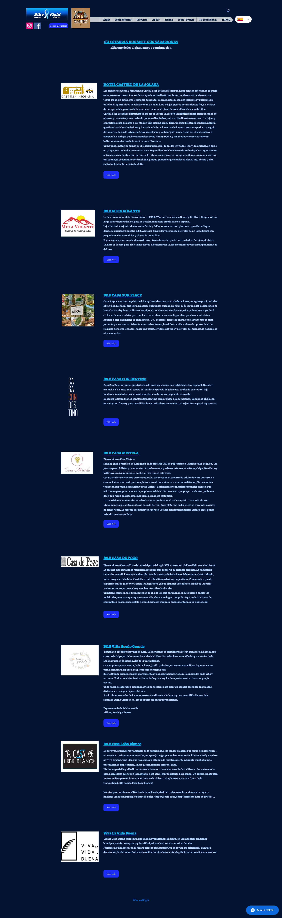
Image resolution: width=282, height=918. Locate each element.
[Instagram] (29, 26)
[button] (228, 10)
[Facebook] (37, 26)
